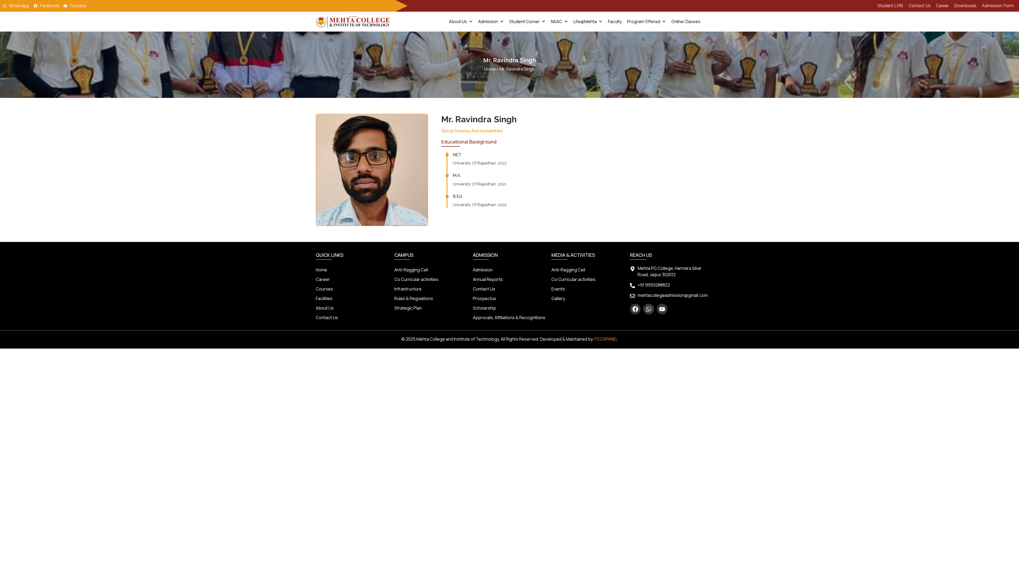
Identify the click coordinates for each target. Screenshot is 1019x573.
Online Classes (686, 21)
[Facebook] (635, 309)
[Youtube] (662, 309)
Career (942, 5)
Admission (488, 21)
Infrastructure (408, 289)
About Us (458, 21)
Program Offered (643, 21)
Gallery (558, 298)
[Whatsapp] (648, 309)
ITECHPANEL (606, 339)
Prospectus (484, 298)
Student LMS (890, 5)
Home (490, 69)
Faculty (615, 21)
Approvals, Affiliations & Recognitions (509, 317)
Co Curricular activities (416, 279)
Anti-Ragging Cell (411, 270)
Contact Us (920, 5)
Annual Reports (488, 279)
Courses (324, 289)
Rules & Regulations (413, 298)
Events (558, 289)
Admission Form (998, 5)
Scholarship (484, 308)
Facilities (324, 298)
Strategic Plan (408, 308)
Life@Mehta (585, 21)
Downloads (965, 5)
